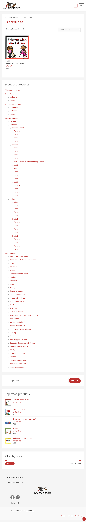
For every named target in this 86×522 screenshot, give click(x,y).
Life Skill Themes (11, 118)
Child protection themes (19, 294)
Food (12, 336)
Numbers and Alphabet (18, 322)
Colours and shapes (17, 353)
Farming (13, 333)
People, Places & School (19, 326)
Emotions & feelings (17, 298)
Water (12, 263)
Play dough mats (16, 107)
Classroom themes (12, 90)
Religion (13, 277)
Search (74, 381)
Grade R (15, 202)
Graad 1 (15, 165)
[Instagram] (18, 497)
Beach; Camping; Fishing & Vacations (24, 315)
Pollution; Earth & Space (19, 346)
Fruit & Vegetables (17, 367)
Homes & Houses (16, 291)
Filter (10, 464)
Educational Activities (13, 104)
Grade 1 (15, 219)
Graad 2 (15, 182)
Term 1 (16, 138)
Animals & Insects (16, 312)
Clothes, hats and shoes (19, 274)
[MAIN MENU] (81, 5)
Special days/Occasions (19, 256)
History (12, 288)
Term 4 (17, 141)
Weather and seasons (18, 360)
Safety (12, 350)
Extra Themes (10, 253)
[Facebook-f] (12, 497)
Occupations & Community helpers (23, 260)
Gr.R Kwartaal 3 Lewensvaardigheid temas (30, 162)
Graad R (15, 145)
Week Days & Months (18, 364)
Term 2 (16, 131)
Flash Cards (9, 94)
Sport (12, 305)
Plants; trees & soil (17, 301)
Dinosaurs (13, 281)
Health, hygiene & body (19, 339)
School (12, 270)
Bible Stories (14, 319)
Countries (13, 267)
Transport (13, 357)
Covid (12, 284)
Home (7, 17)
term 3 (16, 168)
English (12, 100)
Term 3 (16, 134)
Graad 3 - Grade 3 (19, 128)
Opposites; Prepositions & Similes (22, 343)
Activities (13, 308)
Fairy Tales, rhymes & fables (20, 329)
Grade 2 (15, 236)
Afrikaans (13, 97)
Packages (13, 121)
